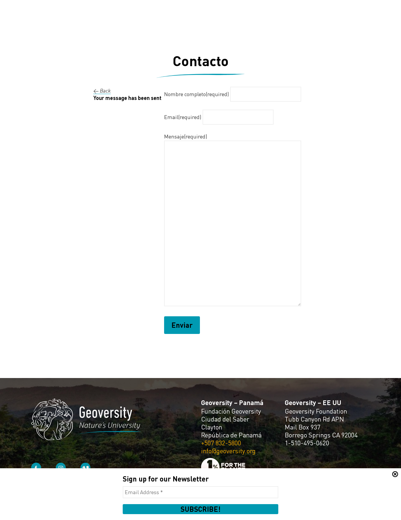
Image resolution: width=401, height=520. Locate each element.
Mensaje (185, 136)
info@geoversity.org (228, 451)
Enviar (182, 325)
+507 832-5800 (221, 443)
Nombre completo (196, 94)
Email (182, 117)
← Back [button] (102, 90)
